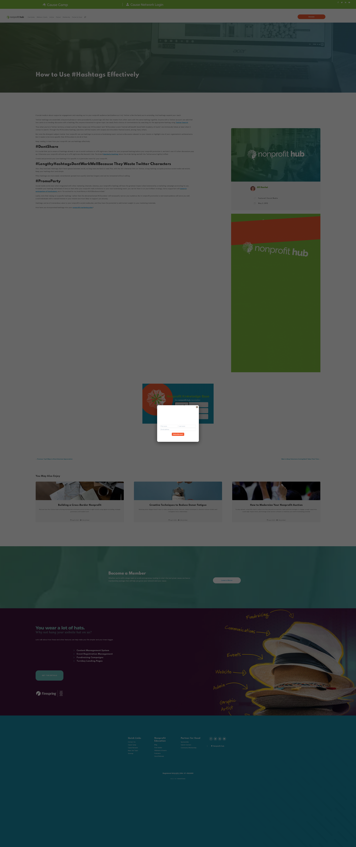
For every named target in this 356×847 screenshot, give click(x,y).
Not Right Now (178, 437)
